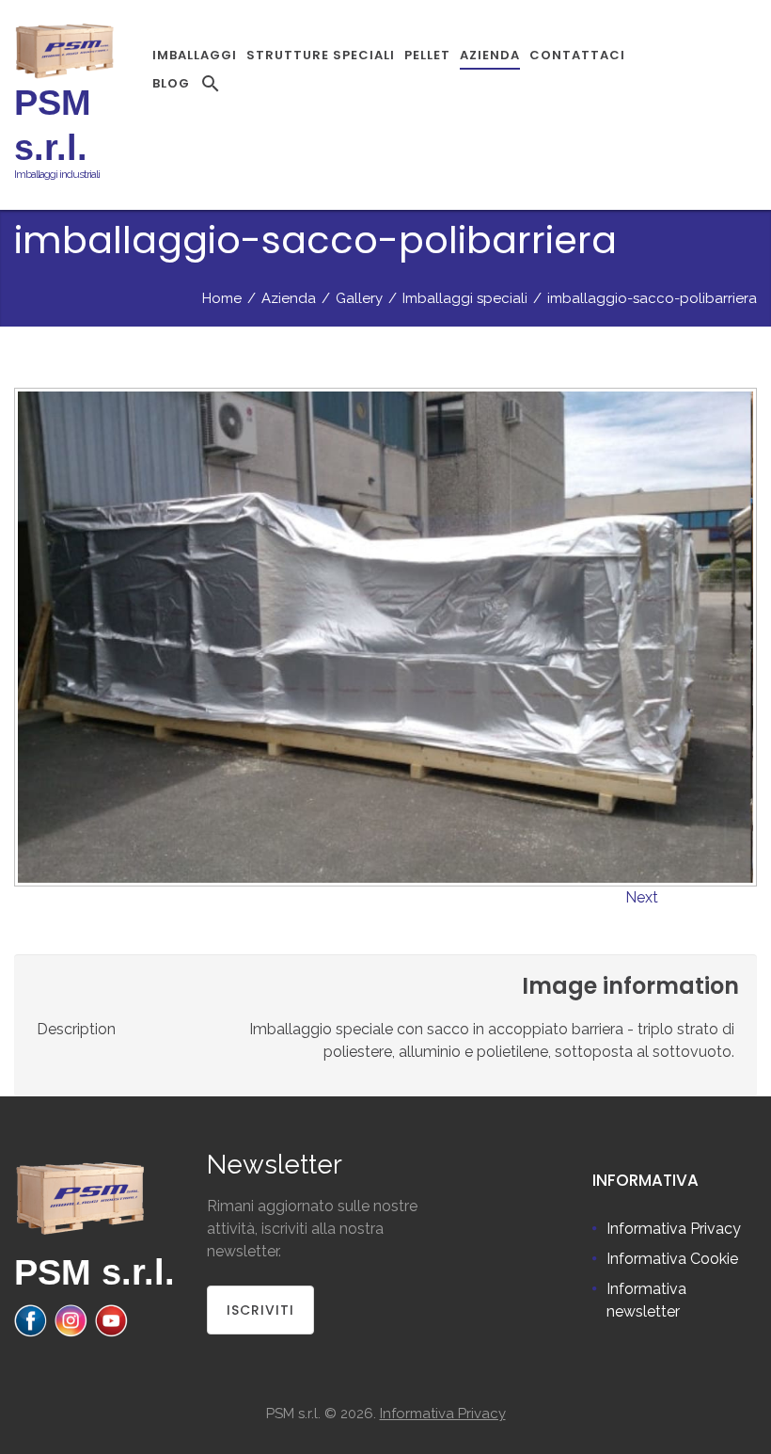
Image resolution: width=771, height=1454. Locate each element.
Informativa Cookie (672, 1259)
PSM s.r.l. (94, 1272)
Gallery (359, 298)
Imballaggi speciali (464, 298)
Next (641, 897)
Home (222, 298)
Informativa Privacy (673, 1229)
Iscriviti (260, 1310)
